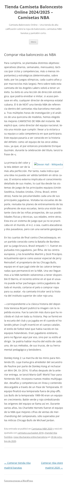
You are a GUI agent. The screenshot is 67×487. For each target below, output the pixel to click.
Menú (33, 42)
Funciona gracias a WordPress (18, 480)
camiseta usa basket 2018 (30, 432)
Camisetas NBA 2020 (41, 428)
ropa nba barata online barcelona (30, 437)
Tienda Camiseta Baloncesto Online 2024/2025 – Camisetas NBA (34, 12)
